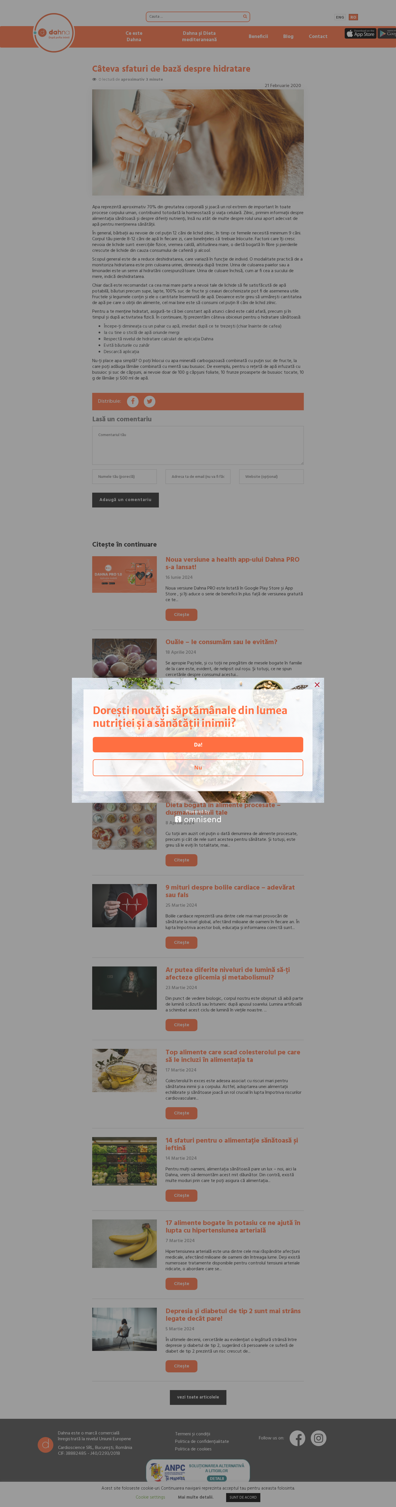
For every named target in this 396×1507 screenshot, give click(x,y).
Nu (198, 767)
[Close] (317, 685)
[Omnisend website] (198, 816)
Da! (198, 744)
